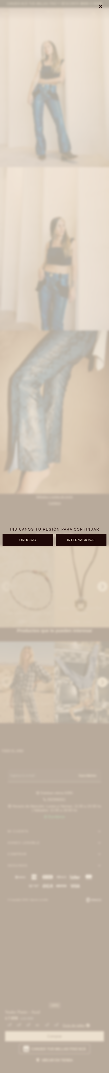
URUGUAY (28, 540)
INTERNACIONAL (81, 540)
